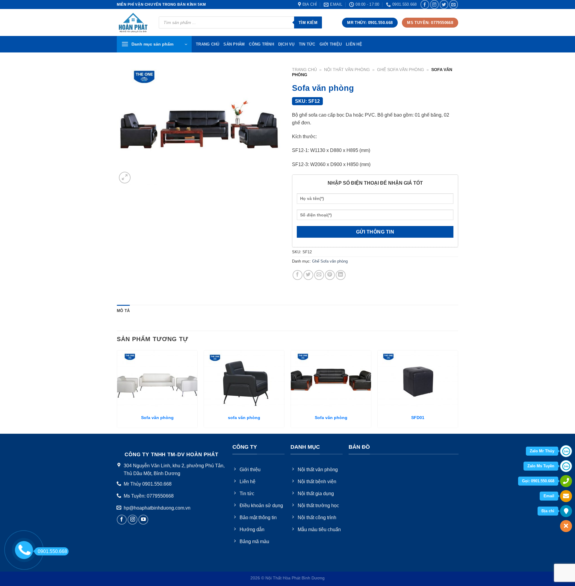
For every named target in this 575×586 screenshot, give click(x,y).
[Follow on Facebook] (424, 4)
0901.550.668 (52, 551)
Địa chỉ (547, 511)
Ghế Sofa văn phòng (400, 69)
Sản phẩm (234, 44)
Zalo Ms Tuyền (540, 466)
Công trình (261, 44)
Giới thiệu (331, 44)
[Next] (457, 391)
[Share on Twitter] (308, 275)
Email (549, 496)
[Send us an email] (453, 4)
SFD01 (417, 417)
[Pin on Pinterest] (330, 275)
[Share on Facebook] (297, 275)
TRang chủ (207, 44)
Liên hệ (354, 44)
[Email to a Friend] (319, 275)
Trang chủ (304, 69)
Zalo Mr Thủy (542, 451)
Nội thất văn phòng (347, 69)
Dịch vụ (286, 44)
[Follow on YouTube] (143, 520)
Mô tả (123, 310)
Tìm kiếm (308, 22)
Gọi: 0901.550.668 (538, 481)
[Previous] (117, 391)
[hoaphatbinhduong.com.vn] (133, 22)
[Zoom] (125, 177)
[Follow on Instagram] (434, 4)
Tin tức (307, 44)
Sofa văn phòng (157, 417)
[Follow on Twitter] (444, 4)
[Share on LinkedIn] (341, 275)
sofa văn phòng (244, 417)
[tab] (123, 311)
